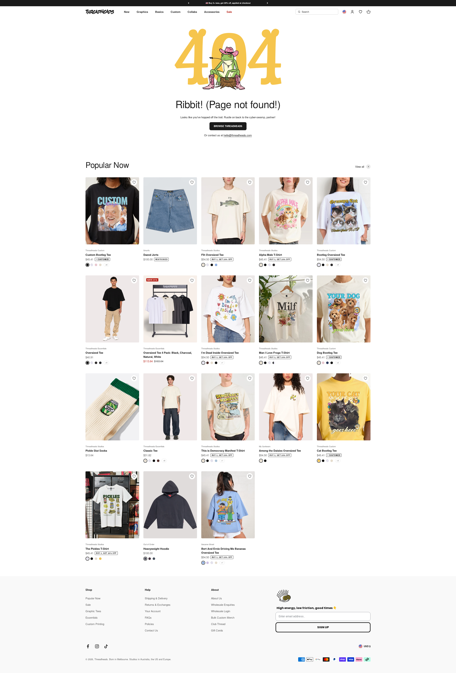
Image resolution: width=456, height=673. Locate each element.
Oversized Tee (94, 353)
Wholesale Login (220, 611)
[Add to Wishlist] (134, 182)
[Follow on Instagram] (97, 646)
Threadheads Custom (95, 250)
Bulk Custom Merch (222, 617)
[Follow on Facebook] (88, 646)
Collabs (192, 12)
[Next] (267, 3)
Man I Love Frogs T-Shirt (274, 353)
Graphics (142, 12)
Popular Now (93, 598)
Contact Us (151, 630)
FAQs (148, 617)
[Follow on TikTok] (106, 646)
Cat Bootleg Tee (327, 451)
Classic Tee (150, 451)
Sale (229, 12)
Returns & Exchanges (157, 604)
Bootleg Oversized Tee (331, 255)
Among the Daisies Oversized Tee (280, 451)
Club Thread (218, 624)
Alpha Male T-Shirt (270, 255)
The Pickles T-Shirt (97, 549)
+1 (222, 362)
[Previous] (188, 3)
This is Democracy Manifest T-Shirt (223, 451)
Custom (175, 12)
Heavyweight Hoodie (156, 549)
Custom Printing (95, 624)
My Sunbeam (264, 446)
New (126, 12)
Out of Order (148, 544)
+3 (338, 460)
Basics (159, 12)
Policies (149, 624)
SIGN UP (323, 627)
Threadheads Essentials (96, 348)
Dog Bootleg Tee (327, 353)
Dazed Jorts (150, 255)
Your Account (152, 611)
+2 (338, 362)
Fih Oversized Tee (212, 255)
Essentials (92, 617)
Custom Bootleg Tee (98, 255)
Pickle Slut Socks (96, 451)
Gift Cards (217, 630)
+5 (338, 264)
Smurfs (146, 250)
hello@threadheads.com (238, 135)
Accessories (211, 12)
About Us (216, 598)
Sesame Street (207, 544)
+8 (106, 264)
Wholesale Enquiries (223, 604)
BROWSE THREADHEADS (228, 126)
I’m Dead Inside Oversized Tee (220, 353)
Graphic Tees (93, 611)
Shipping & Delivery (156, 598)
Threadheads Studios (210, 250)
